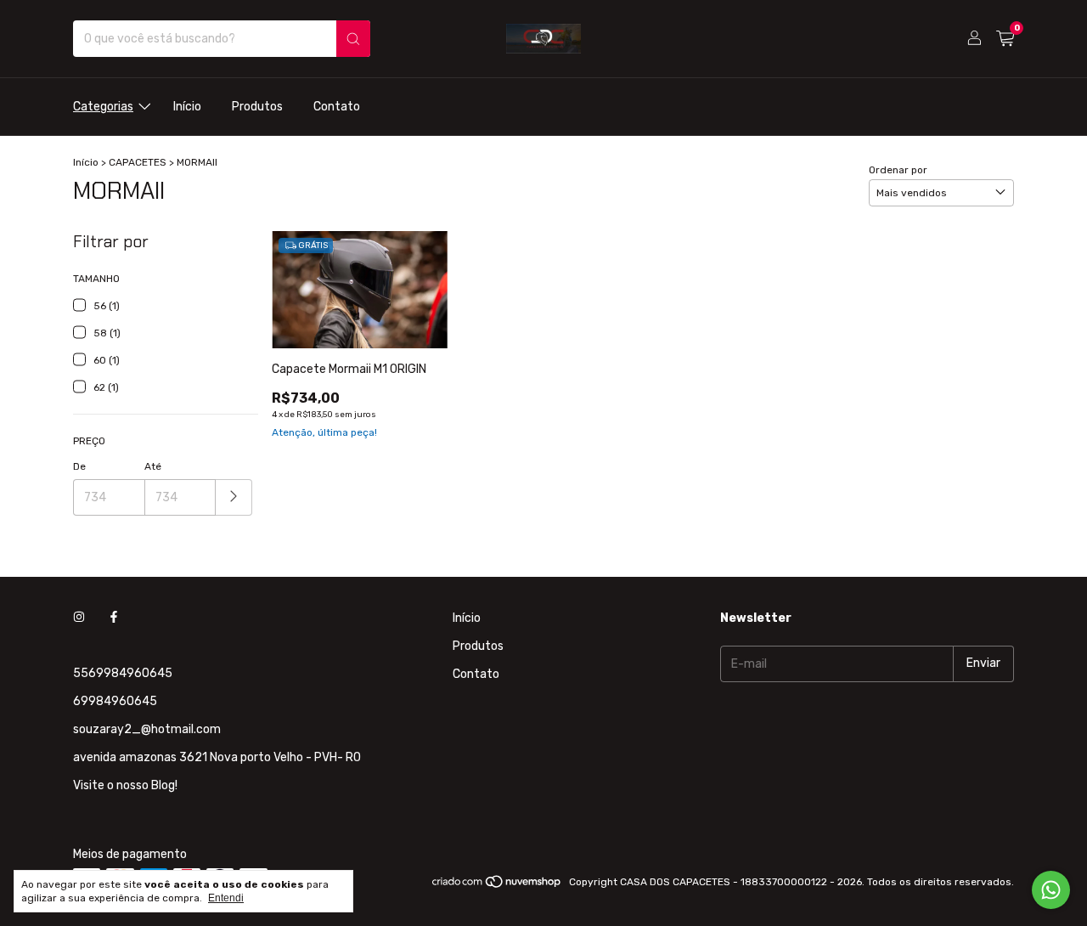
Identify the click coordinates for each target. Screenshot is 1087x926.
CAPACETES (137, 162)
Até (152, 466)
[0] (1005, 39)
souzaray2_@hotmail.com (147, 729)
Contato (336, 106)
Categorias (103, 106)
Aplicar (234, 497)
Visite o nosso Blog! (125, 785)
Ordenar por (898, 170)
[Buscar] (353, 38)
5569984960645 (122, 673)
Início (187, 106)
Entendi (226, 898)
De (79, 466)
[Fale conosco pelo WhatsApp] (1051, 890)
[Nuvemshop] (497, 886)
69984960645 (115, 701)
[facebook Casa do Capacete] (114, 618)
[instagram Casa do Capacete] (79, 618)
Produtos (257, 106)
